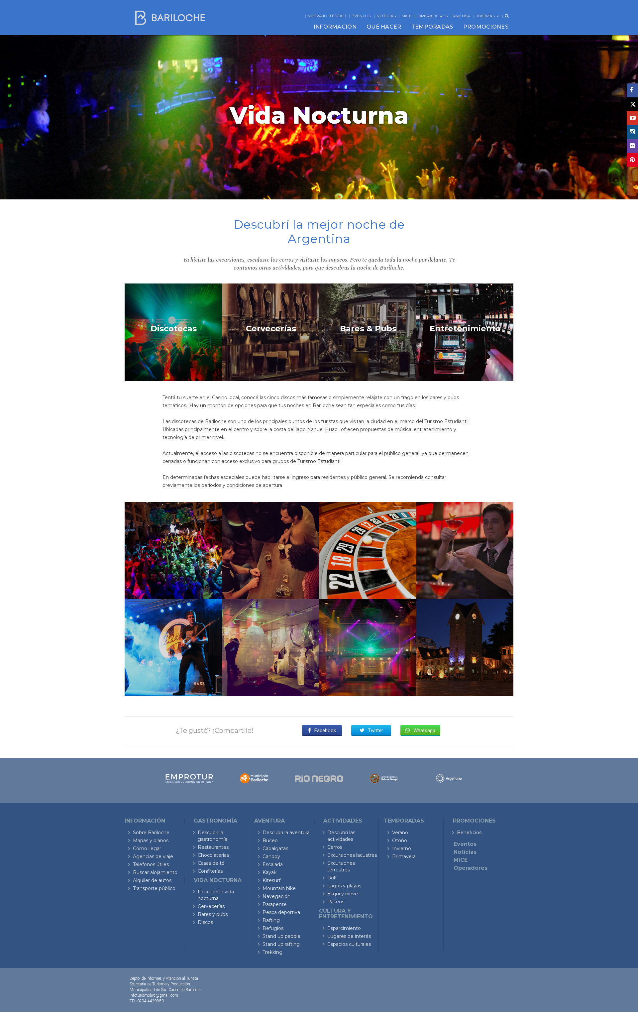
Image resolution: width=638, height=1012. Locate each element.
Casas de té (211, 863)
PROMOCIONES (485, 27)
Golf (332, 878)
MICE (406, 15)
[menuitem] (335, 27)
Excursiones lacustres (352, 855)
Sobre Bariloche (151, 833)
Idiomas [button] (486, 15)
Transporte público (154, 888)
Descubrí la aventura (286, 833)
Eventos (361, 15)
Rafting (271, 920)
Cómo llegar (147, 848)
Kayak (269, 872)
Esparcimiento (344, 928)
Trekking (272, 952)
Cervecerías (211, 906)
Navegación (276, 896)
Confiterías (210, 871)
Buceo (270, 840)
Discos (205, 922)
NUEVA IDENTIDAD (327, 15)
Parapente (275, 904)
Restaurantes (213, 847)
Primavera (404, 856)
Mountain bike (279, 888)
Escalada (273, 864)
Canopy (271, 856)
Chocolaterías (213, 855)
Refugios (273, 928)
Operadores (432, 15)
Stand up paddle (281, 936)
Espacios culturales (349, 944)
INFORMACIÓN (335, 27)
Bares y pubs (213, 914)
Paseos (335, 902)
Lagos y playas (344, 886)
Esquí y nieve (342, 894)
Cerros (334, 847)
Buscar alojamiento (155, 872)
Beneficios (469, 833)
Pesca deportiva (281, 912)
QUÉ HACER (384, 27)
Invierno (401, 848)
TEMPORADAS (432, 27)
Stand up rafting (281, 944)
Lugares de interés (349, 936)
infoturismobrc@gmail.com (154, 995)
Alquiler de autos (152, 880)
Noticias (386, 15)
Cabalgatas (275, 848)
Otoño (399, 840)
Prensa (461, 15)
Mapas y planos (150, 840)
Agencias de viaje (153, 856)
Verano (400, 833)
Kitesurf (271, 880)
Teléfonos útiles (151, 864)
